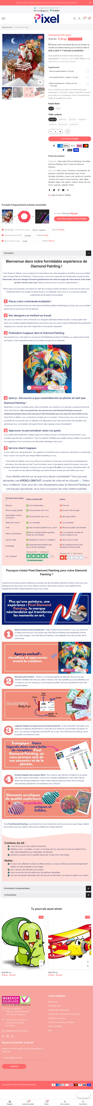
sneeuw (75, 182)
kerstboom (79, 176)
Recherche (52, 1002)
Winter (71, 185)
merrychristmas (72, 179)
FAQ (50, 1030)
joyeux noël (69, 176)
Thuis (50, 185)
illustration (60, 176)
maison (62, 179)
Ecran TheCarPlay (55, 1026)
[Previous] (6, 60)
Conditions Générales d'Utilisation (61, 1022)
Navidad (51, 182)
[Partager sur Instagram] (7, 1036)
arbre (59, 171)
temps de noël (84, 182)
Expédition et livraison (56, 1018)
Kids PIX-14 (6, 973)
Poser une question (56, 156)
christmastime (81, 171)
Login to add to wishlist (61, 195)
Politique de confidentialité (58, 1010)
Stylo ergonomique (12, 241)
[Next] (40, 60)
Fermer (3, 3)
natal (81, 179)
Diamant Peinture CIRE (13, 235)
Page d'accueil (7, 27)
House (82, 173)
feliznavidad (69, 173)
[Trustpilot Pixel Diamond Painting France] (40, 556)
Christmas (71, 171)
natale (86, 179)
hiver (77, 173)
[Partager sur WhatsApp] (68, 190)
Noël (65, 164)
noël (62, 182)
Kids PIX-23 (52, 973)
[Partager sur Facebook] (49, 190)
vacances (57, 185)
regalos (68, 182)
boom (64, 171)
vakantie (65, 185)
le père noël (54, 179)
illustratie (51, 176)
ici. (80, 480)
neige (57, 182)
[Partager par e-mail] (63, 190)
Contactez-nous (54, 1006)
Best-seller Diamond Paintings (70, 161)
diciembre (60, 173)
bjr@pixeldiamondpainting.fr (50, 8)
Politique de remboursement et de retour (64, 1014)
